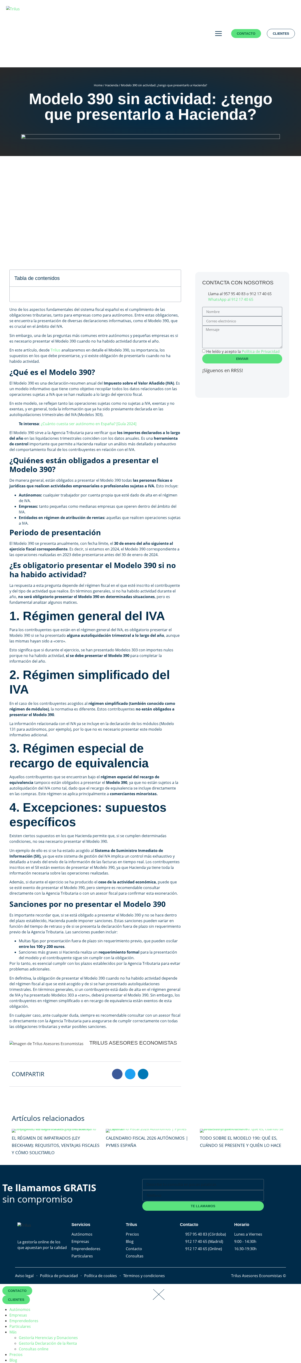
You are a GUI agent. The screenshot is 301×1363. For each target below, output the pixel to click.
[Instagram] (233, 383)
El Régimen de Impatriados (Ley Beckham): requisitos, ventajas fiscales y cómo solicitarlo (55, 1145)
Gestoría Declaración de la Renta (48, 1343)
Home (98, 85)
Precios (16, 1354)
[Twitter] (221, 383)
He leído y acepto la (243, 351)
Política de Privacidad (261, 351)
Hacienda (111, 85)
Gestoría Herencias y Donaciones (48, 1337)
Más (13, 1332)
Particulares (20, 1326)
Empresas (18, 1315)
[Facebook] (208, 383)
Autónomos (19, 1309)
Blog (13, 1360)
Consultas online (33, 1349)
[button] (174, 278)
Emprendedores (23, 1320)
